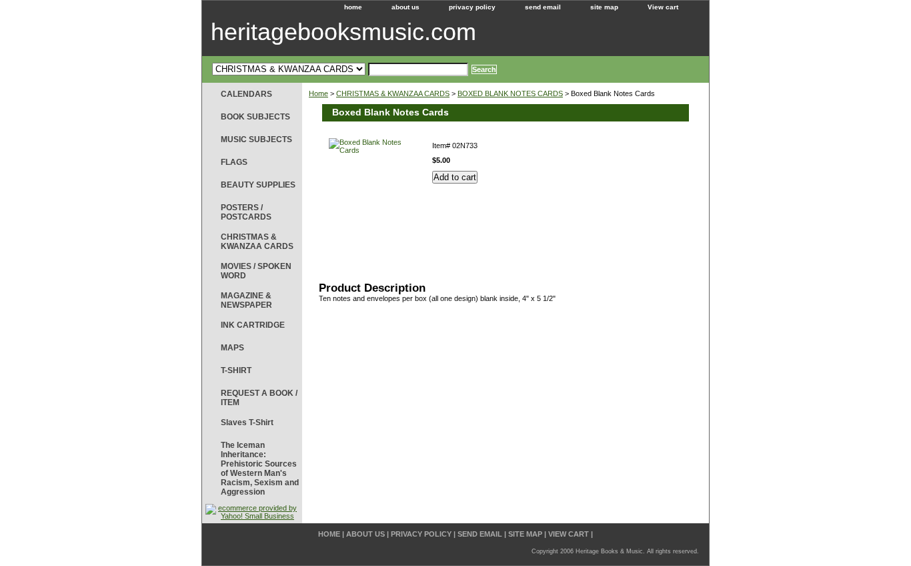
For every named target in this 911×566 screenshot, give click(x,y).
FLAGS (234, 162)
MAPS (232, 347)
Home (318, 93)
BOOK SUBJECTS (255, 116)
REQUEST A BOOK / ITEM (259, 397)
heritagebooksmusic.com (343, 31)
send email (543, 7)
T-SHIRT (236, 370)
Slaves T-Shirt (247, 422)
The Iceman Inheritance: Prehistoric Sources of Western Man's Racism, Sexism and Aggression (260, 469)
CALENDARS (246, 94)
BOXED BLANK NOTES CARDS (510, 93)
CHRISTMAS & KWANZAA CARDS (392, 93)
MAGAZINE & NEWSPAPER (246, 300)
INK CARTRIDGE (253, 325)
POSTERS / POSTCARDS (246, 212)
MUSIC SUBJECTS (256, 139)
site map (604, 7)
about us (405, 7)
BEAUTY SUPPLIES (258, 185)
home (353, 7)
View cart (663, 7)
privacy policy (472, 7)
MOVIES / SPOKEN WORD (256, 271)
